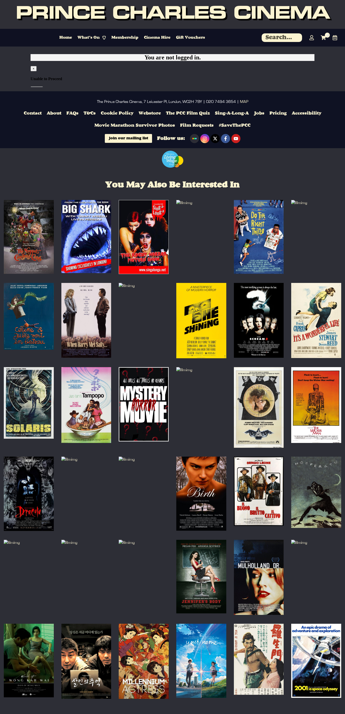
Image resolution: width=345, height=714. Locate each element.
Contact (33, 113)
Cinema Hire (157, 38)
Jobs (259, 113)
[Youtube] (235, 138)
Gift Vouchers (190, 38)
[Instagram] (204, 138)
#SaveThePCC (235, 125)
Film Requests (197, 125)
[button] (91, 37)
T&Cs (90, 113)
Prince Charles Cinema (172, 14)
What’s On (89, 38)
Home (65, 38)
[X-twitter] (215, 138)
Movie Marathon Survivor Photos (134, 125)
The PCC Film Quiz (188, 113)
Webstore (150, 113)
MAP (244, 102)
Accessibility (307, 113)
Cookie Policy (117, 113)
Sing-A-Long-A (232, 113)
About (54, 113)
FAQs (72, 113)
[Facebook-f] (225, 138)
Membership (124, 38)
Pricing (278, 113)
